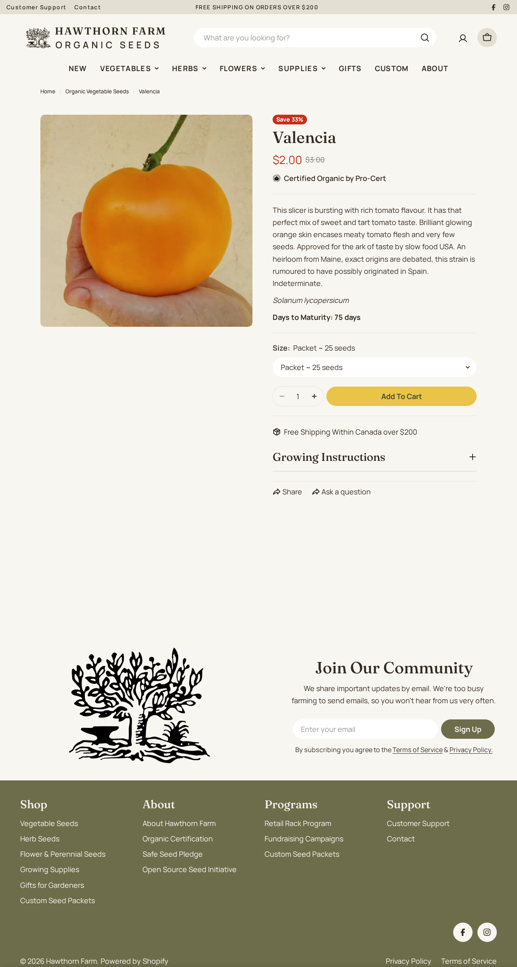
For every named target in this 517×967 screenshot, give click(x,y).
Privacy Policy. (471, 749)
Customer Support (36, 7)
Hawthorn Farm (71, 961)
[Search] (425, 37)
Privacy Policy (408, 961)
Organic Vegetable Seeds (97, 91)
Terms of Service (418, 749)
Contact (87, 7)
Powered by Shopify (134, 961)
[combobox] (315, 37)
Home (47, 91)
